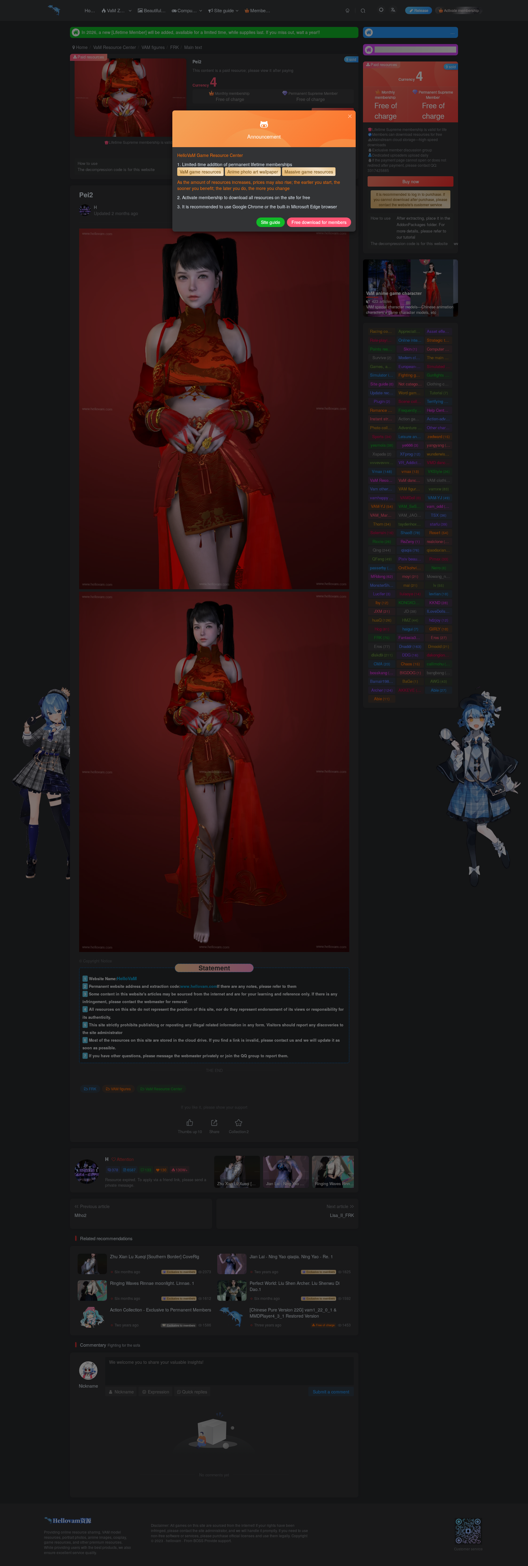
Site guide (270, 222)
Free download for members (319, 222)
